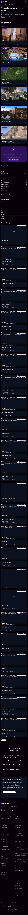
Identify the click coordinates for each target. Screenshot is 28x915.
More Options (3, 874)
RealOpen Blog (18, 872)
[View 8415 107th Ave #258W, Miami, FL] (14, 576)
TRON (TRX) (3, 867)
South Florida (15, 902)
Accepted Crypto (4, 841)
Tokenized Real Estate (19, 870)
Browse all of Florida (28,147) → (7, 195)
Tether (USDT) (3, 856)
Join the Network (18, 825)
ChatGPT (16, 895)
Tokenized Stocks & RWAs (6, 876)
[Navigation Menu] (26, 2)
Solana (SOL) (3, 863)
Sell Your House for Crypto (20, 861)
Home (2, 4)
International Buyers (5, 846)
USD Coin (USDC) (4, 858)
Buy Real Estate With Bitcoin (6, 832)
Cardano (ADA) (4, 865)
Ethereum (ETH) (4, 854)
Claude (16, 893)
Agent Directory (18, 863)
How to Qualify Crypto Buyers (21, 859)
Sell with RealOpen (18, 875)
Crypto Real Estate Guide (20, 835)
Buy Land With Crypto (5, 843)
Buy (5, 4)
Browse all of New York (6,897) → (7, 194)
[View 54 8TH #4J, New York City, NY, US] (14, 232)
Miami (2, 902)
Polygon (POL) (4, 872)
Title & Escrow (17, 818)
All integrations (18, 890)
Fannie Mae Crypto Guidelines (21, 853)
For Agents (17, 816)
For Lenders (17, 827)
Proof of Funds (4, 827)
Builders (16, 820)
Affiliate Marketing (18, 829)
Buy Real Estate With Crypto (6, 816)
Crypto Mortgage (18, 847)
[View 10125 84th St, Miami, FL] (14, 597)
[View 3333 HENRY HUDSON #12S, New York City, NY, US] (14, 490)
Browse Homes (10, 4)
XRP (2, 861)
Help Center (17, 868)
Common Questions (5, 820)
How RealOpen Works (5, 818)
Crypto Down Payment (5, 825)
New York (14, 900)
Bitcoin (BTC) (3, 851)
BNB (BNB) (3, 870)
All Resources (17, 866)
